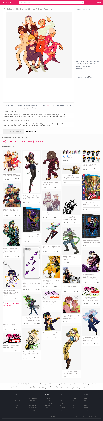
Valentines (47, 405)
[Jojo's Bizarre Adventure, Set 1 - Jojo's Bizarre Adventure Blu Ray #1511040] (31, 219)
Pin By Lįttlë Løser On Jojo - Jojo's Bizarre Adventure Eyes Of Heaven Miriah (31, 197)
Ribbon (86, 407)
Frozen (62, 398)
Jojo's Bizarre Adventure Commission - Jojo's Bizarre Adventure (70, 258)
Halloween (47, 400)
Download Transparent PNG (13, 131)
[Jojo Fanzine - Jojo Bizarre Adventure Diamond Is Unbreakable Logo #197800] (51, 295)
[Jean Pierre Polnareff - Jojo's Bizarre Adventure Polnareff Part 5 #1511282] (71, 275)
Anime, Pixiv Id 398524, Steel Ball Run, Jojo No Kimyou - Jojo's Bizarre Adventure (71, 317)
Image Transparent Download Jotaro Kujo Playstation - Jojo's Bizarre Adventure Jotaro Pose (31, 319)
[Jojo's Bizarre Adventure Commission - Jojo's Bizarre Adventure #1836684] (71, 241)
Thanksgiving (48, 403)
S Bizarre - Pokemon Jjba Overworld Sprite (89, 165)
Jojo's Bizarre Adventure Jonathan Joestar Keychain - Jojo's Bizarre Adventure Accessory (11, 293)
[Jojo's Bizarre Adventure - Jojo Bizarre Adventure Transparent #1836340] (51, 233)
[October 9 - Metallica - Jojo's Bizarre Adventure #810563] (12, 338)
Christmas (47, 398)
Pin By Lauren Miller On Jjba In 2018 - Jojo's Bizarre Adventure (11, 174)
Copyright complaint (31, 131)
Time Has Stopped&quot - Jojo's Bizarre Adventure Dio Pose (30, 353)
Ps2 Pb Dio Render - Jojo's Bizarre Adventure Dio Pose (70, 372)
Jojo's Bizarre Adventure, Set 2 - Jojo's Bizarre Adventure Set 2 (91, 241)
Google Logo (32, 410)
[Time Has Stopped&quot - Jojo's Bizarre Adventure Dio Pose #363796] (31, 339)
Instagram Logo (33, 398)
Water (85, 405)
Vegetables (17, 403)
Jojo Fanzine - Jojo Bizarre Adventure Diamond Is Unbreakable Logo (50, 303)
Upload (99, 2)
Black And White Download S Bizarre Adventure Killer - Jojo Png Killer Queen (71, 177)
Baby (61, 403)
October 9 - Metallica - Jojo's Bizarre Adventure (11, 346)
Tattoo (86, 410)
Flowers (86, 400)
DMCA (88, 416)
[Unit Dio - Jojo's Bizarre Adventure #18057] (12, 312)
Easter (46, 407)
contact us (48, 105)
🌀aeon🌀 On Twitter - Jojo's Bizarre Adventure (71, 156)
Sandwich (17, 400)
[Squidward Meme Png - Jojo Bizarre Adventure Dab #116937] (51, 321)
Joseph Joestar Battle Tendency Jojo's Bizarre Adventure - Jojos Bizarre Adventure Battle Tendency (90, 277)
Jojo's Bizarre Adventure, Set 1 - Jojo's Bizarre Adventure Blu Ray (31, 236)
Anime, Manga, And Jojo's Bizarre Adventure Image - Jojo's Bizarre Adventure (70, 218)
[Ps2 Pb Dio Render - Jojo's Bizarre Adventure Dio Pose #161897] (71, 348)
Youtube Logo (32, 403)
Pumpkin (16, 407)
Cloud (74, 398)
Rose (85, 403)
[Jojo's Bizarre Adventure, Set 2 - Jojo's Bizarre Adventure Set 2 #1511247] (91, 226)
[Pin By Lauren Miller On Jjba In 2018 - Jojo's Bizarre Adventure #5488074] (12, 161)
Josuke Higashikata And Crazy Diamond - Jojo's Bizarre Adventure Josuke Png (91, 339)
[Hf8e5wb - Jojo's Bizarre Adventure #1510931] (51, 201)
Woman (62, 405)
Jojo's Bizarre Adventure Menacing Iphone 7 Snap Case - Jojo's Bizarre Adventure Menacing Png (31, 284)
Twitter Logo (32, 400)
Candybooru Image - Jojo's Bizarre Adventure (50, 183)
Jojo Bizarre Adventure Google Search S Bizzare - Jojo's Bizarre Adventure (51, 282)
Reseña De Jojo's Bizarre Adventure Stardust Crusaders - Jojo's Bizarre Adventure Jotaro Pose (12, 251)
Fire (74, 400)
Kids (61, 410)
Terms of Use (94, 416)
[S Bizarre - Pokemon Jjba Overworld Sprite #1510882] (91, 156)
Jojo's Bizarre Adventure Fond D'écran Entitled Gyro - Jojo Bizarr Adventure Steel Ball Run (11, 210)
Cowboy (62, 407)
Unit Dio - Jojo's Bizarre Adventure (9, 325)
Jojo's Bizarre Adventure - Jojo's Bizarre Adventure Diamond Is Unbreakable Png (90, 299)
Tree (74, 407)
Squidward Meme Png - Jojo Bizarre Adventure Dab (50, 333)
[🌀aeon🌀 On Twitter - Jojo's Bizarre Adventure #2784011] (71, 152)
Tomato (16, 405)
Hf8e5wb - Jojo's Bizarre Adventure (49, 213)
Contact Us (82, 416)
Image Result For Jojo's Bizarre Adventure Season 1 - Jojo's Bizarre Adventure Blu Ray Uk (91, 204)
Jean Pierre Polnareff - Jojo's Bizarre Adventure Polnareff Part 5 (71, 286)
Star (74, 405)
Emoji (85, 398)
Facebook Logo (33, 405)
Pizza (15, 398)
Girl (61, 400)
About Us (76, 416)
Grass (74, 403)
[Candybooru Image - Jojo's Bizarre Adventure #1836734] (51, 165)
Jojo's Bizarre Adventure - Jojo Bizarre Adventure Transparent (51, 247)
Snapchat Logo (33, 407)
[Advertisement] (38, 90)
